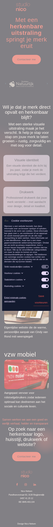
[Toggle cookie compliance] (45, 273)
